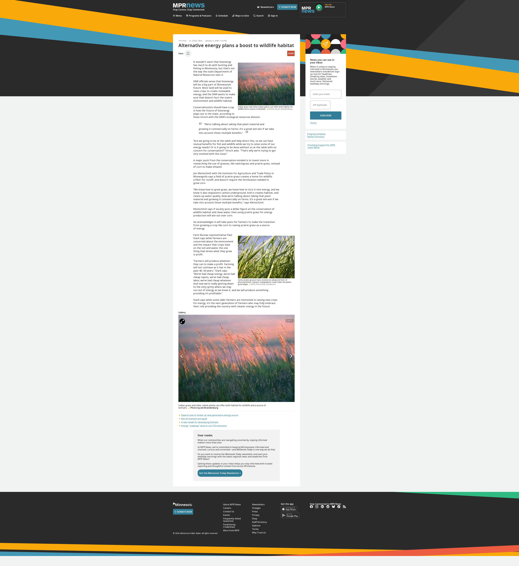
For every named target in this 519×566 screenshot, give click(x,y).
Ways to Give (242, 15)
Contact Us (228, 511)
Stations (256, 525)
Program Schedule (316, 134)
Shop (254, 518)
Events (226, 515)
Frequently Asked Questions (232, 519)
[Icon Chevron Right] (291, 356)
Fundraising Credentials (229, 525)
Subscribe (325, 115)
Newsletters (258, 504)
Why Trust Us (259, 532)
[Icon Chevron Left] (181, 356)
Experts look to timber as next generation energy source (209, 415)
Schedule (223, 15)
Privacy (255, 515)
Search (260, 15)
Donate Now (287, 7)
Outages (256, 507)
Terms (313, 122)
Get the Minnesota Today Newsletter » (220, 473)
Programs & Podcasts (200, 15)
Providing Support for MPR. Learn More (321, 146)
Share (291, 53)
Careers (227, 507)
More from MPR (231, 530)
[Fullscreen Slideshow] (182, 321)
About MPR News (232, 504)
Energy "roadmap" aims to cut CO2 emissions (204, 425)
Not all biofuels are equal (194, 418)
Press (255, 511)
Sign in (274, 15)
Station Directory (315, 137)
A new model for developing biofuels (199, 422)
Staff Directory (259, 522)
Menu (179, 15)
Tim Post (182, 40)
